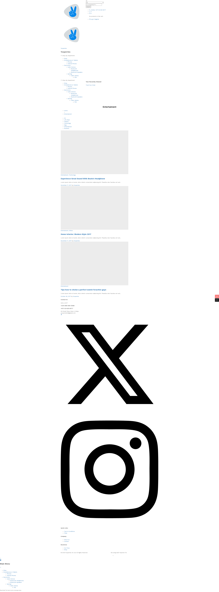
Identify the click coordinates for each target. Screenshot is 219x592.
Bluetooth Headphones (17, 580)
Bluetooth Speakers (76, 72)
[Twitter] (109, 412)
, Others (70, 230)
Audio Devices (11, 579)
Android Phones (72, 63)
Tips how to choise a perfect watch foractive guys (83, 290)
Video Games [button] (75, 75)
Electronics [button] (67, 65)
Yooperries (64, 48)
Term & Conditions (69, 531)
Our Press (67, 548)
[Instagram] (109, 524)
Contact (66, 541)
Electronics (6, 577)
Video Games (14, 585)
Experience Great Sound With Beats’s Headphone (83, 179)
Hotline (93, 10)
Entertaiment (68, 126)
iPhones (70, 62)
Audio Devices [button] (72, 67)
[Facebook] (61, 314)
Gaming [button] (70, 74)
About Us (66, 539)
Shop (65, 58)
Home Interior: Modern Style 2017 (76, 234)
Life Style (67, 120)
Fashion (66, 121)
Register (96, 19)
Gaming (9, 584)
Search (88, 6)
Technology (67, 123)
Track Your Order (90, 85)
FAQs (65, 533)
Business (66, 128)
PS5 (75, 77)
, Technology (72, 175)
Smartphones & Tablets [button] (71, 60)
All (65, 118)
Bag (65, 125)
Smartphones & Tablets (10, 572)
